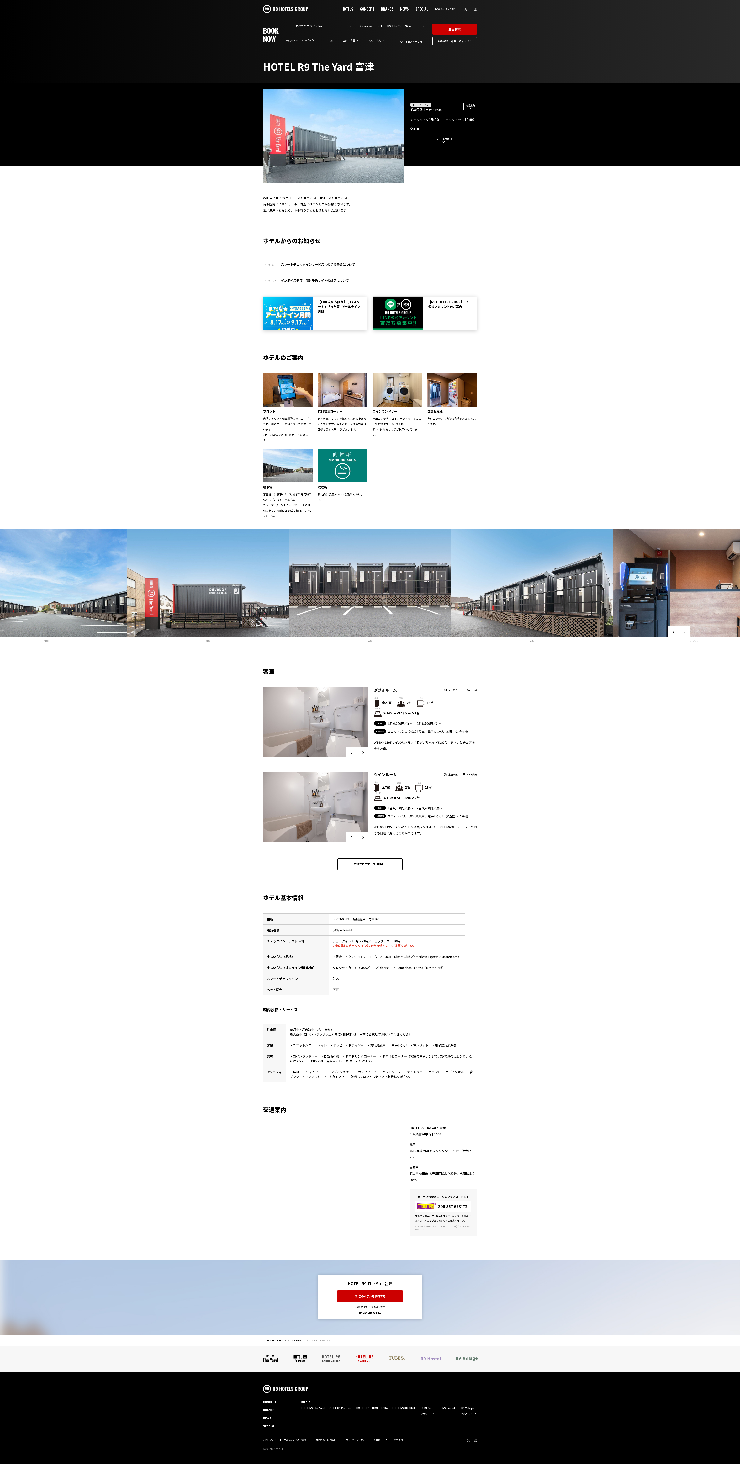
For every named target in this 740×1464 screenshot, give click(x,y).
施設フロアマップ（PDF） (370, 864)
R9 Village (467, 1408)
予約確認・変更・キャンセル (454, 41)
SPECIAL (421, 9)
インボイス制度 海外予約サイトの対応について (315, 280)
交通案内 (470, 105)
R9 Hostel (448, 1408)
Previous (673, 631)
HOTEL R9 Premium (340, 1408)
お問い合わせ (270, 1440)
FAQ (446, 9)
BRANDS (387, 9)
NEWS (404, 9)
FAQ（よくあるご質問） (296, 1440)
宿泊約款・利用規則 (326, 1440)
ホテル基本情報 (444, 138)
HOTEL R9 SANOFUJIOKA (372, 1408)
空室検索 (454, 29)
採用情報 (398, 1440)
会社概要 (378, 1440)
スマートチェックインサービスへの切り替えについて (318, 264)
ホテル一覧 (296, 1340)
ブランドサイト (428, 1414)
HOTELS (347, 9)
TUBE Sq (425, 1408)
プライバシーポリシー (355, 1440)
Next (684, 631)
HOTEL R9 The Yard (420, 104)
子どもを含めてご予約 (410, 42)
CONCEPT (367, 9)
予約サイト (467, 1414)
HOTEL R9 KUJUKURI (404, 1408)
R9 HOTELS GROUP (276, 1340)
